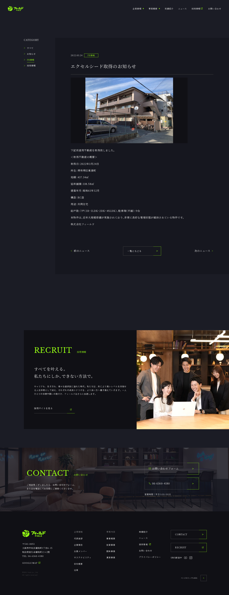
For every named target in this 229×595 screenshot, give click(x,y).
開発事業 (110, 551)
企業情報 (78, 531)
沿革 (76, 570)
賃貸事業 (110, 557)
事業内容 (110, 531)
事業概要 (110, 538)
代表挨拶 (78, 538)
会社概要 (78, 563)
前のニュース (82, 251)
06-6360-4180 (36, 556)
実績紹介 (169, 8)
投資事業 (110, 544)
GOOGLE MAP (30, 563)
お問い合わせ (214, 8)
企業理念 (78, 544)
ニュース (182, 8)
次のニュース (202, 251)
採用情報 (196, 8)
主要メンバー (80, 551)
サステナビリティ (83, 557)
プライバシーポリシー (150, 556)
